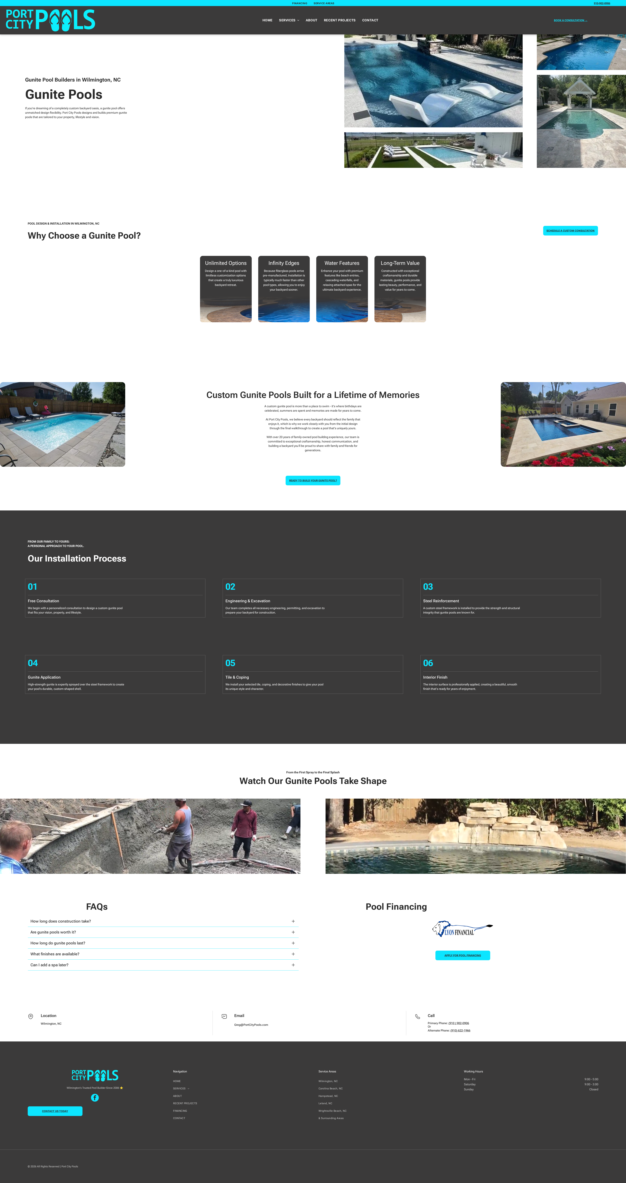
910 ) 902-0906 (459, 1023)
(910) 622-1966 (460, 1030)
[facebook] (95, 1098)
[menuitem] (299, 3)
